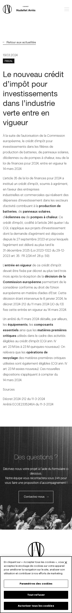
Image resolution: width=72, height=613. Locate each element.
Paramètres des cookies (36, 583)
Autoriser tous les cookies (36, 606)
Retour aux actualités (21, 42)
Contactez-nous (34, 497)
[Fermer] (66, 562)
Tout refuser (36, 595)
